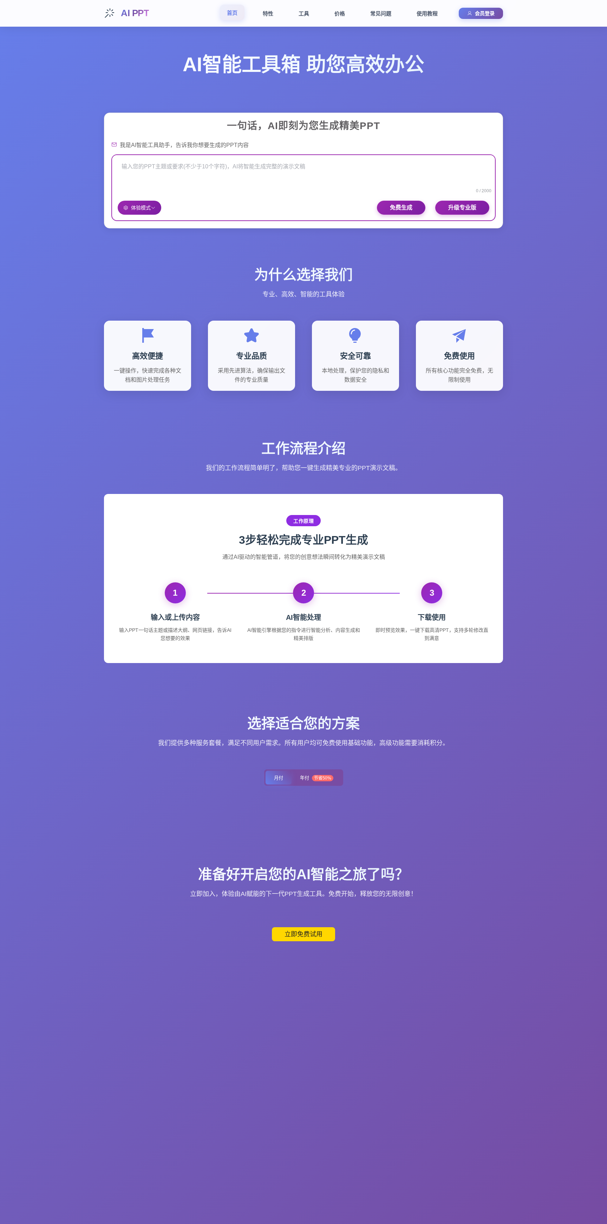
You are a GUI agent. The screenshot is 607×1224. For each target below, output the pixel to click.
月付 (278, 778)
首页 (232, 13)
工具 (304, 13)
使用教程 (427, 13)
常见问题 (380, 13)
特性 (268, 13)
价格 (339, 13)
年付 (315, 778)
